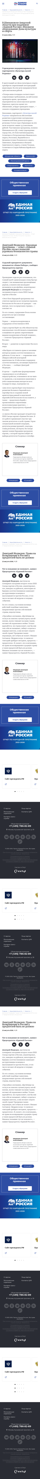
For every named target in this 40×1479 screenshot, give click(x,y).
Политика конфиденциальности (20, 858)
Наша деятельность (16, 10)
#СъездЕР (28, 480)
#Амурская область (12, 156)
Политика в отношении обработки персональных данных (20, 859)
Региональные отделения (9, 812)
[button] (17, 791)
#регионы (28, 165)
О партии (7, 808)
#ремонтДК (30, 156)
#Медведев (13, 480)
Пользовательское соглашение (20, 856)
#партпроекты (12, 165)
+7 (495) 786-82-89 (20, 826)
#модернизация (20, 170)
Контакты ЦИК (26, 812)
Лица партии (26, 808)
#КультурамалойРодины (20, 161)
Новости (27, 10)
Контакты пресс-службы (10, 817)
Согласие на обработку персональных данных (20, 861)
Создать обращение (20, 193)
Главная (4, 10)
